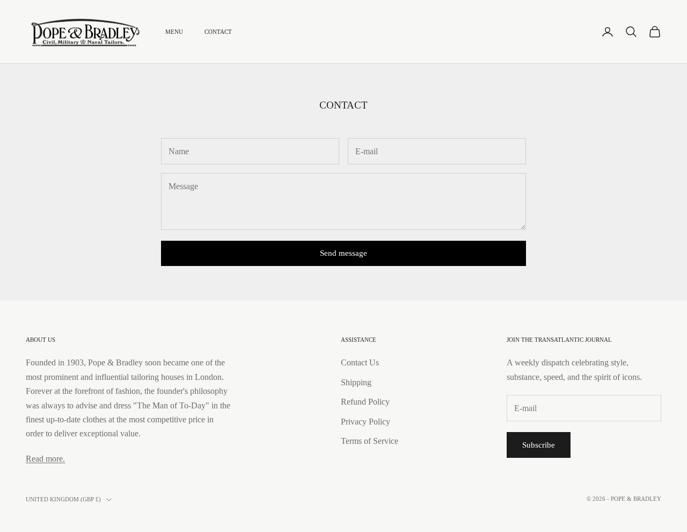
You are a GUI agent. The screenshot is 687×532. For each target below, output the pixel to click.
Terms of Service (369, 440)
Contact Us (360, 362)
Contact (218, 31)
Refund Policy (365, 401)
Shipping (356, 382)
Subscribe (538, 445)
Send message (343, 253)
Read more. (45, 458)
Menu (174, 31)
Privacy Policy (365, 421)
